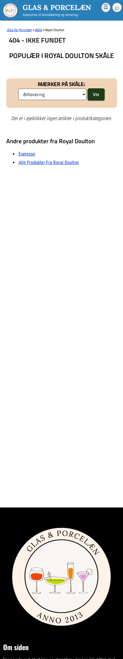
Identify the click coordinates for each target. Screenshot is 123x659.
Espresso (27, 154)
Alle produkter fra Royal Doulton (49, 162)
